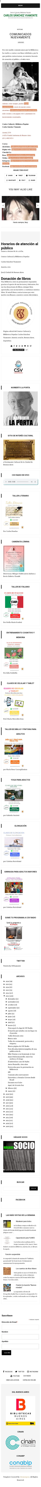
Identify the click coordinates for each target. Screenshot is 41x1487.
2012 (7, 1118)
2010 (7, 1124)
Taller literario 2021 (15, 1036)
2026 (7, 981)
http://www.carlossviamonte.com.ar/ (24, 149)
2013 (7, 1115)
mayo (10, 1020)
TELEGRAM (31, 175)
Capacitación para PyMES (25, 1238)
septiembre (12, 1008)
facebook (8, 1372)
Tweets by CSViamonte (12, 966)
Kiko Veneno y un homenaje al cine (21, 1054)
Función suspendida (12, 1254)
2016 (7, 1106)
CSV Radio (27, 1376)
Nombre (5, 1332)
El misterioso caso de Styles (18, 1062)
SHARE (10, 175)
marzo (10, 1025)
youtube (16, 1376)
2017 (7, 1103)
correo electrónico (30, 295)
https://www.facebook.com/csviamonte (23, 166)
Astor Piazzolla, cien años (18, 1064)
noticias (20, 29)
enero (10, 1091)
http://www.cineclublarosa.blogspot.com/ (20, 155)
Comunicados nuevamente (18, 1075)
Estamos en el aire (15, 1083)
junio (10, 1017)
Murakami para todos (23, 1221)
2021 (7, 996)
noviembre (12, 1002)
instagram (34, 1372)
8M (9, 1072)
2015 (7, 1109)
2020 (7, 1094)
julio (9, 1014)
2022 (7, 993)
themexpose (25, 1477)
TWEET (20, 175)
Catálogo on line (29, 1380)
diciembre (11, 999)
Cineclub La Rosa (12, 1380)
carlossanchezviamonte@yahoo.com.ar (23, 110)
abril (9, 1023)
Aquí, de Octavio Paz (16, 1085)
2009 (7, 1127)
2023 (7, 990)
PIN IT (23, 180)
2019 (7, 1097)
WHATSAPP (12, 180)
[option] (20, 210)
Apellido (5, 1341)
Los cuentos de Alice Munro (26, 1269)
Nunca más (12, 1039)
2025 (7, 984)
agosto (10, 1011)
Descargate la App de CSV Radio (20, 1028)
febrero (10, 1088)
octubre (11, 1005)
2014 (7, 1112)
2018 (7, 1100)
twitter (21, 1372)
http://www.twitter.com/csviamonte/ (20, 158)
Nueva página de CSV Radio (18, 1046)
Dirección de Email (10, 1322)
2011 (7, 1121)
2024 (7, 987)
